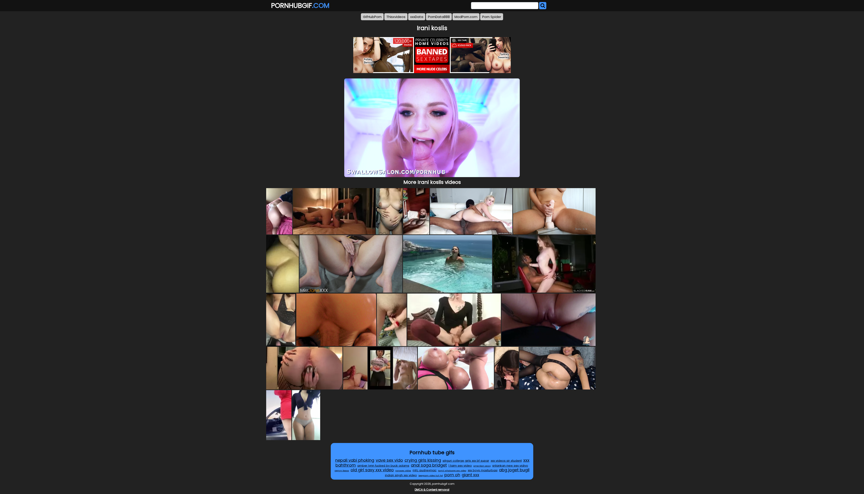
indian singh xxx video (401, 475)
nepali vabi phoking (354, 460)
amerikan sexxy (482, 465)
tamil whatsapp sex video (452, 470)
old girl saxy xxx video (372, 470)
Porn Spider (491, 16)
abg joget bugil (514, 470)
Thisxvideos (395, 16)
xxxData (416, 16)
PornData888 (439, 16)
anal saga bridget (429, 465)
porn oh (452, 475)
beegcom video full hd (430, 475)
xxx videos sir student (506, 460)
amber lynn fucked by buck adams (383, 465)
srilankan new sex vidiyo (510, 465)
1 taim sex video (460, 465)
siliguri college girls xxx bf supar (466, 460)
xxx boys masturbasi (482, 470)
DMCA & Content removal (432, 490)
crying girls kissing (423, 460)
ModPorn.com (465, 16)
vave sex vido (389, 460)
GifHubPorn (372, 16)
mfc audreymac (424, 470)
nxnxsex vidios (403, 470)
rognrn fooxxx (342, 470)
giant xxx (470, 475)
